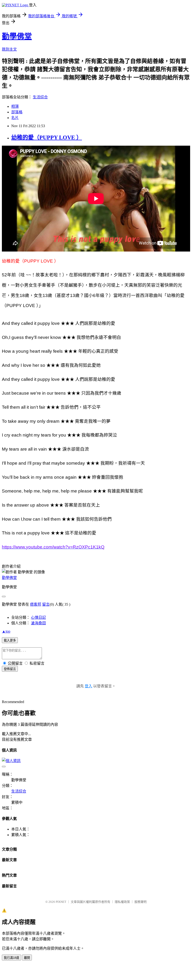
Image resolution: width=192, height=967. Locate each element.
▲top (6, 631)
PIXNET (61, 902)
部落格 (16, 112)
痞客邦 (35, 604)
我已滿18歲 (11, 958)
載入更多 (10, 640)
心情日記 (38, 617)
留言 (46, 604)
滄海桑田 (38, 623)
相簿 (15, 106)
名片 (15, 118)
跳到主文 (9, 49)
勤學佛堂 (17, 36)
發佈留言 (10, 669)
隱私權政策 (122, 902)
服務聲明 (140, 902)
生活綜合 (40, 97)
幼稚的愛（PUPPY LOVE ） (46, 137)
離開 (27, 958)
